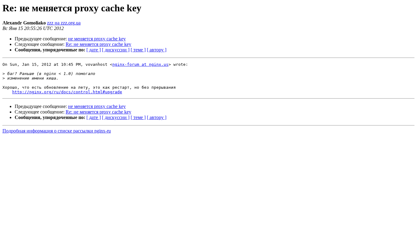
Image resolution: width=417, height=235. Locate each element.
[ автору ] (156, 49)
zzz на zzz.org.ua (64, 22)
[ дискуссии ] (115, 49)
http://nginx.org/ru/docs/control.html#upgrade (67, 92)
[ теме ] (138, 49)
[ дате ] (93, 49)
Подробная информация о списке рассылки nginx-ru (56, 130)
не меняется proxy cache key (97, 38)
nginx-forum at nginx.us (140, 64)
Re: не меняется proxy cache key (98, 44)
